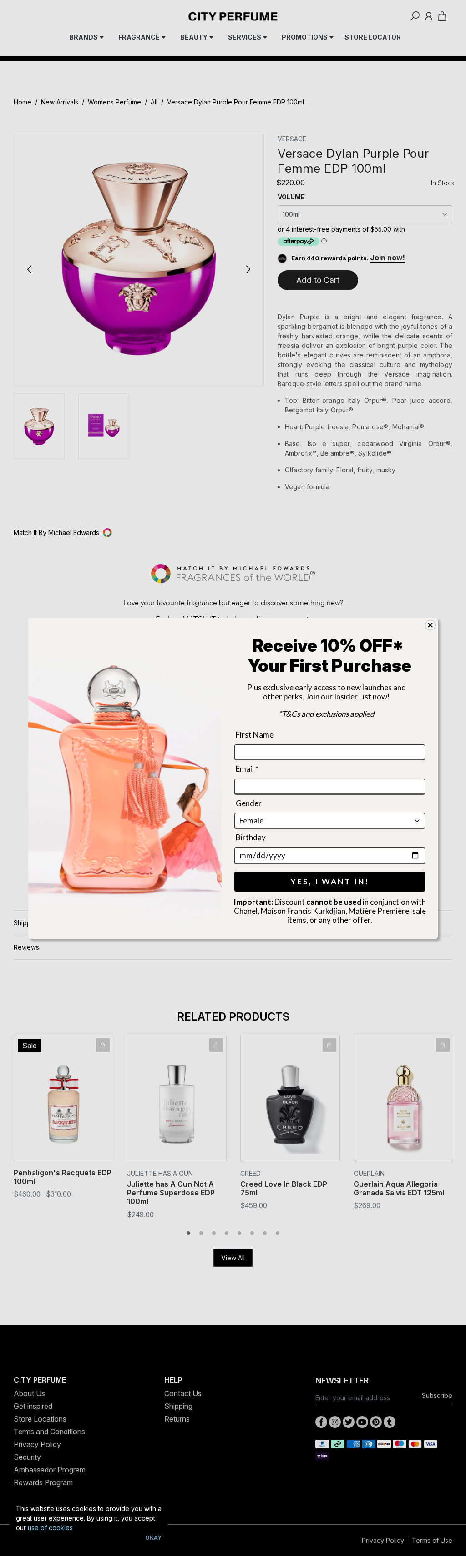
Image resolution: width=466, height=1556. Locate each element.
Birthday (251, 837)
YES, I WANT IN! (330, 881)
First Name (255, 734)
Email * (247, 768)
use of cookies (50, 1527)
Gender (249, 803)
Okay (153, 1537)
